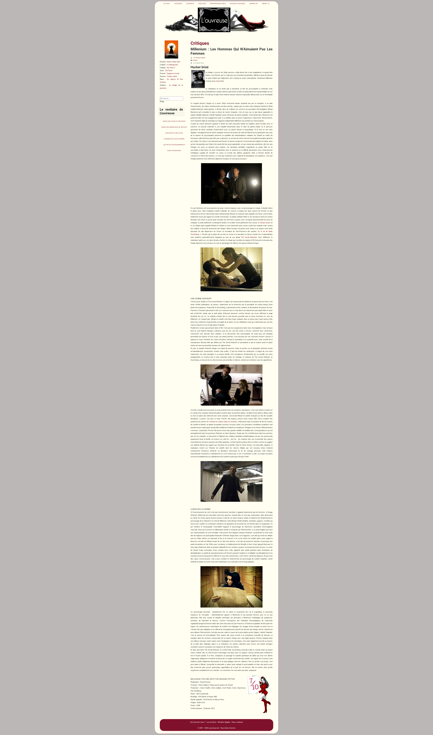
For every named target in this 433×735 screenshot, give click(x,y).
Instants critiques (237, 3)
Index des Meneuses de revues (174, 127)
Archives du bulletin (174, 133)
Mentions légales (224, 722)
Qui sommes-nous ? (197, 722)
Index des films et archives (174, 121)
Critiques (178, 3)
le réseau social (264, 223)
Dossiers (190, 3)
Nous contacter (237, 722)
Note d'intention (174, 150)
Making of (254, 3)
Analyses (202, 3)
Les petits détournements (174, 145)
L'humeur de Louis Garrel (174, 139)
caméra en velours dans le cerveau (223, 422)
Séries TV (265, 3)
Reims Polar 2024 (173, 62)
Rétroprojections (218, 3)
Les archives (211, 722)
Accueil (167, 3)
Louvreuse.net (213, 728)
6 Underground (172, 65)
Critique (195, 60)
